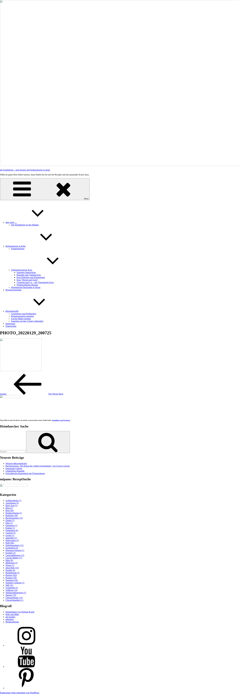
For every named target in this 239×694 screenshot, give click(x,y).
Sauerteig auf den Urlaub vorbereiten (27, 321)
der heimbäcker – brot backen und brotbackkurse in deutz (25, 170)
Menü (86, 199)
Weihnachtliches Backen (27, 285)
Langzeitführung (15, 555)
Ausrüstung (12, 503)
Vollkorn (11, 590)
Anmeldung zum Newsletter (61, 420)
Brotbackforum (14, 513)
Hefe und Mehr (12, 614)
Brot (10, 510)
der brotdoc (10, 617)
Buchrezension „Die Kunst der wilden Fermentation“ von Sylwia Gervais (38, 466)
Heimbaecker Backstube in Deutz (25, 287)
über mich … (11, 222)
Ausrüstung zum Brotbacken (23, 313)
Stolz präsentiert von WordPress (25, 693)
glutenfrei (11, 538)
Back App (11, 505)
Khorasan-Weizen (15, 550)
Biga (9, 508)
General (10, 533)
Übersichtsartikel (14, 600)
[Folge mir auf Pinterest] (26, 688)
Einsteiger (11, 525)
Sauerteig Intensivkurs (26, 272)
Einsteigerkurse (17, 248)
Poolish (10, 570)
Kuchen (10, 553)
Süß (9, 585)
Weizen (11, 595)
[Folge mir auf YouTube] (26, 667)
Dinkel (10, 520)
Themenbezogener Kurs (21, 270)
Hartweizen (12, 540)
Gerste (10, 535)
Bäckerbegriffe (12, 311)
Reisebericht (12, 573)
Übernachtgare (14, 597)
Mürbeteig (12, 563)
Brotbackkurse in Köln (15, 246)
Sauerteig (12, 580)
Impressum (10, 323)
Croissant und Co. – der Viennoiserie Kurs (35, 282)
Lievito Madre (14, 558)
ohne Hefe (12, 568)
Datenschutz (11, 326)
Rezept (11, 575)
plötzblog (10, 619)
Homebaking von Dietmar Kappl (20, 612)
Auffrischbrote (13, 500)
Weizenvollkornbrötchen (16, 463)
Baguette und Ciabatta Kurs (29, 275)
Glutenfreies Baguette (15, 471)
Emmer (10, 528)
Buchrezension (14, 518)
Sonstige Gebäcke (15, 583)
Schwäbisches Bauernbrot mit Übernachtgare (25, 473)
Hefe (10, 543)
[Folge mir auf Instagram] (26, 645)
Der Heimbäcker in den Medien (25, 225)
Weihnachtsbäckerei (16, 592)
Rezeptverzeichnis (13, 290)
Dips (9, 523)
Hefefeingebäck (15, 545)
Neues (10, 565)
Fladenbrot (12, 530)
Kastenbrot (12, 548)
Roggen (11, 578)
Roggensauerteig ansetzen (22, 316)
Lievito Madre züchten (21, 318)
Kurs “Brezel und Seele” (27, 280)
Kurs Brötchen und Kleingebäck (31, 277)
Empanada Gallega (14, 468)
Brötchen (12, 515)
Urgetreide (12, 588)
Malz (9, 560)
